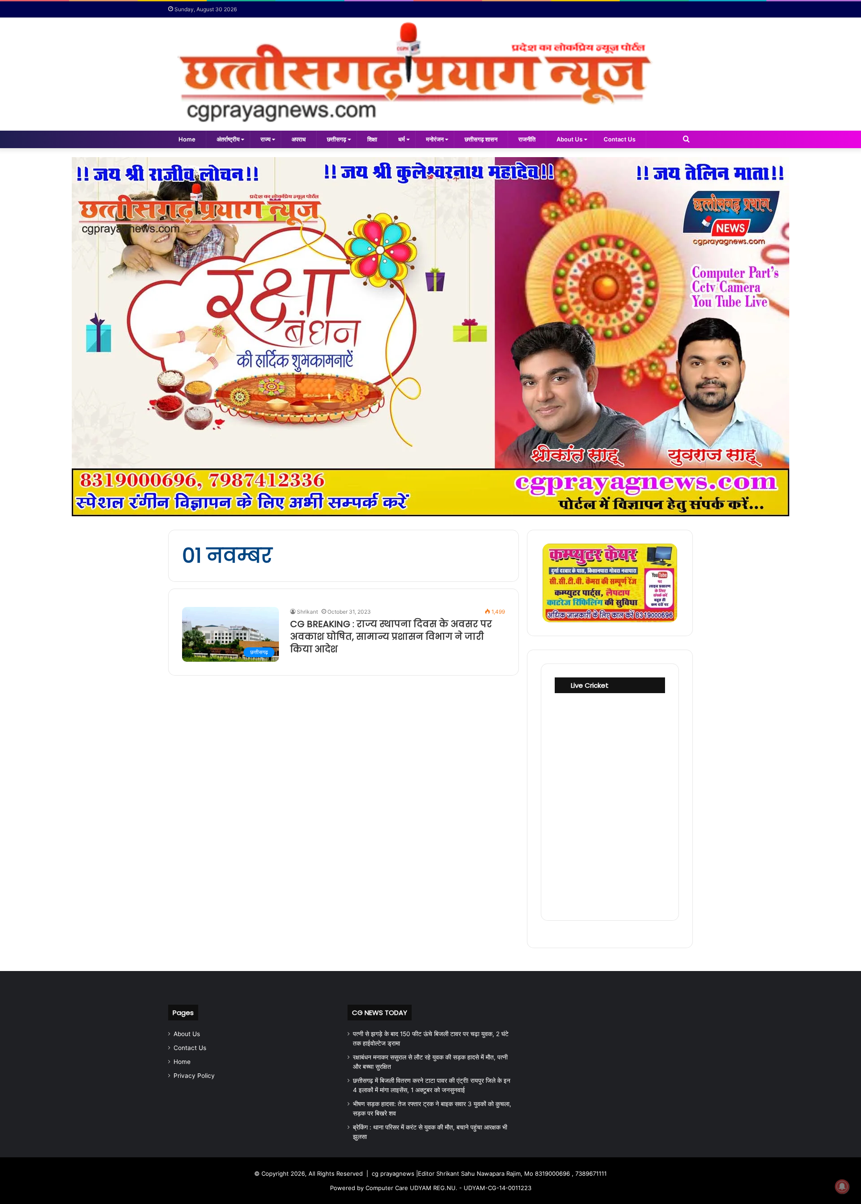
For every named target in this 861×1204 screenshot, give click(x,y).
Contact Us (619, 139)
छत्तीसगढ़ (336, 139)
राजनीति (526, 139)
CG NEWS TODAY (379, 1012)
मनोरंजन (435, 139)
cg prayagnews (393, 1173)
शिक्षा (372, 139)
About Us (570, 139)
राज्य (265, 139)
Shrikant (307, 611)
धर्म (401, 139)
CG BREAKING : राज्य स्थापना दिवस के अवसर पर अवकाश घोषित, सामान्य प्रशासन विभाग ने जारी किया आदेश (391, 636)
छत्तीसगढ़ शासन (481, 139)
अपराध (298, 139)
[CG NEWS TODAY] (430, 74)
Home (187, 139)
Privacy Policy (194, 1075)
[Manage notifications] (842, 1186)
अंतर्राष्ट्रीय (228, 139)
